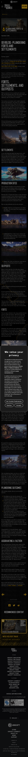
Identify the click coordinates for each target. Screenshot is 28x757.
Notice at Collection (14, 367)
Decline (9, 405)
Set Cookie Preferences (14, 401)
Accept (18, 405)
